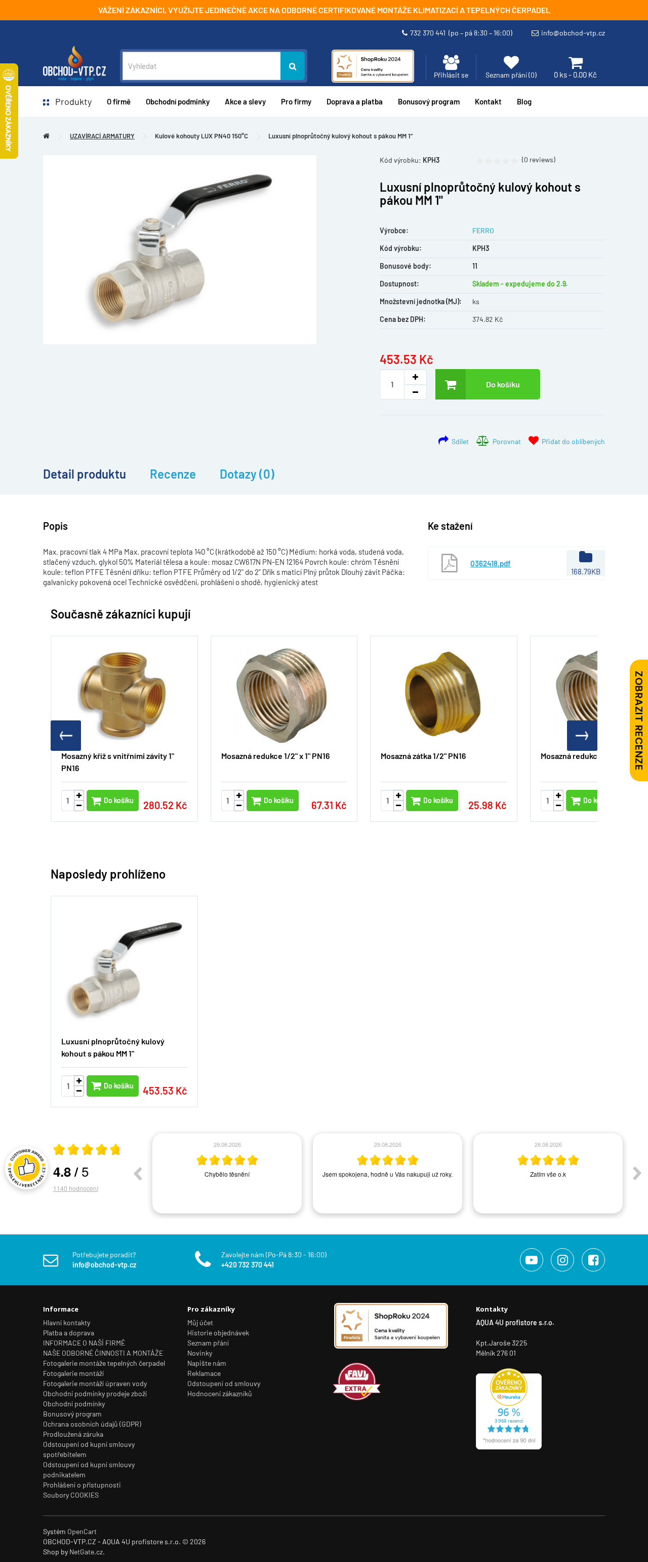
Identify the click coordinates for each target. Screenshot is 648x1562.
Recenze (173, 473)
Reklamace (204, 1373)
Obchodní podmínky (74, 1403)
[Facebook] (593, 1260)
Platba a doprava (68, 1332)
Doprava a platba (355, 101)
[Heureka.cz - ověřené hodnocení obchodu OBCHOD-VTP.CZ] (509, 1408)
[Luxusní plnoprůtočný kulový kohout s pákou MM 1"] (179, 249)
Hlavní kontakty (66, 1322)
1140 (75, 1188)
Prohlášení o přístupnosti (82, 1484)
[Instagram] (562, 1260)
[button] (582, 735)
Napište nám (206, 1363)
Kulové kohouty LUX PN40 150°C (201, 136)
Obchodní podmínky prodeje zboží (95, 1393)
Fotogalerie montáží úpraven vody (95, 1383)
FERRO (483, 230)
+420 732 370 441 (247, 1264)
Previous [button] (137, 1173)
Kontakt (488, 101)
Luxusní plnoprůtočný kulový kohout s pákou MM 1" (340, 136)
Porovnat (505, 441)
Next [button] (637, 1173)
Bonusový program (429, 101)
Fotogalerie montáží (73, 1373)
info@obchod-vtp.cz (573, 32)
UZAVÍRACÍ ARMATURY (102, 136)
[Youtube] (531, 1260)
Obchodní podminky (178, 101)
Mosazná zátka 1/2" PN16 (423, 755)
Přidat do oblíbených (572, 441)
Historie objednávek (218, 1332)
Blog (524, 101)
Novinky (199, 1353)
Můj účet (200, 1322)
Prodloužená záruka (73, 1434)
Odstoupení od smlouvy (223, 1383)
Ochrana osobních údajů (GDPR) (92, 1424)
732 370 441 (461, 32)
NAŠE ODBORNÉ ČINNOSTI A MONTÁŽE (103, 1353)
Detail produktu (84, 473)
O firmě (119, 101)
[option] (227, 1173)
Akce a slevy (245, 101)
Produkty (70, 101)
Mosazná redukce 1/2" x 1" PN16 (275, 755)
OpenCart (82, 1531)
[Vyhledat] (292, 66)
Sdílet (459, 441)
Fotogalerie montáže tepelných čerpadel (104, 1363)
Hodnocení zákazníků (219, 1393)
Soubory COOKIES (71, 1495)
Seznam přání (208, 1342)
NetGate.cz (86, 1551)
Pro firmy (296, 101)
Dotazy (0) (247, 473)
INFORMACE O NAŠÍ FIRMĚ (84, 1342)
